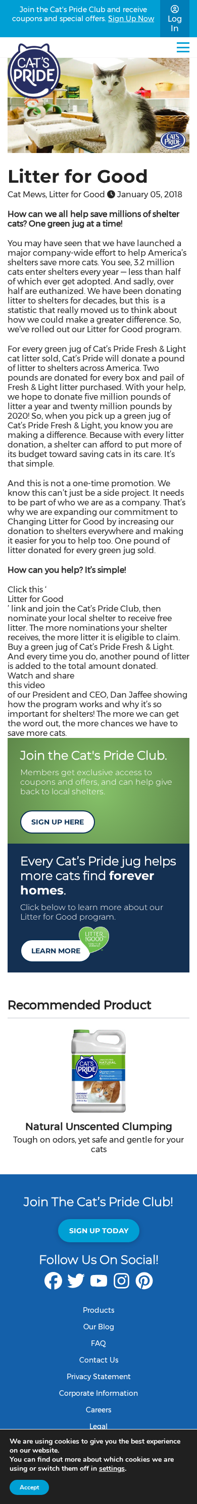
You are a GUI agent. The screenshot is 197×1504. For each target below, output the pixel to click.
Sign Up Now (131, 18)
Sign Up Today (98, 1230)
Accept (29, 1487)
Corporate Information (98, 1393)
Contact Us (98, 1360)
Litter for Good (36, 599)
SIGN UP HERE (57, 821)
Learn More (55, 950)
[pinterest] (144, 1286)
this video (26, 685)
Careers (98, 1409)
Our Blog (98, 1326)
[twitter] (76, 1286)
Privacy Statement (99, 1376)
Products (98, 1310)
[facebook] (53, 1286)
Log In (175, 23)
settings (112, 1468)
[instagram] (121, 1286)
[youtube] (99, 1286)
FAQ (98, 1343)
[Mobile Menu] (183, 47)
